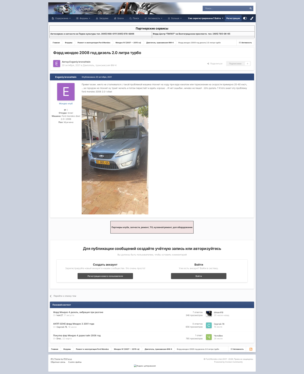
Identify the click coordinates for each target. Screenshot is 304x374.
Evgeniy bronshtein (80, 61)
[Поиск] (250, 8)
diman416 (218, 312)
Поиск (135, 18)
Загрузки (103, 18)
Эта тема (239, 8)
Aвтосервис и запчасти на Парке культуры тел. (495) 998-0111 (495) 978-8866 (92, 33)
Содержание (61, 18)
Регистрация (233, 18)
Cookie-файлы (75, 362)
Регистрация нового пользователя (105, 276)
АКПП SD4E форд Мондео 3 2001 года (73, 323)
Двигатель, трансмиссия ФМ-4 (100, 65)
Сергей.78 (62, 327)
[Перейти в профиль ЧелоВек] (209, 337)
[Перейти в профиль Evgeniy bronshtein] (56, 63)
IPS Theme (55, 359)
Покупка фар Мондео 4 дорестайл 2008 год (77, 335)
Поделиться (215, 63)
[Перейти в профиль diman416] (209, 314)
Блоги (120, 18)
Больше (175, 18)
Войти (199, 276)
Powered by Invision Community (228, 362)
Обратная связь (58, 362)
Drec (59, 338)
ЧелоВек (218, 335)
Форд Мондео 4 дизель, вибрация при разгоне (78, 312)
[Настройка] (245, 18)
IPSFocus (67, 359)
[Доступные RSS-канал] (251, 349)
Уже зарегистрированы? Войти (205, 18)
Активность (154, 18)
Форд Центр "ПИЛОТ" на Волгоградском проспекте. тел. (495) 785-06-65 (191, 33)
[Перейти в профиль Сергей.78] (209, 325)
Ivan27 (60, 315)
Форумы (83, 18)
